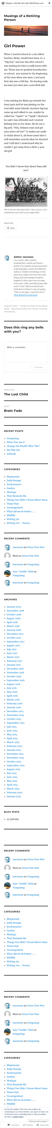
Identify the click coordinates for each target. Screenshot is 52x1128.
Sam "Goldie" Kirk (23, 571)
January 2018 (14, 630)
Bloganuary (13, 476)
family (35, 309)
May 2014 (12, 780)
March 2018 (13, 626)
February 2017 (14, 661)
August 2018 (13, 618)
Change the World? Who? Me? (23, 446)
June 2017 (12, 653)
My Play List (13, 450)
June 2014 (12, 777)
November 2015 (15, 715)
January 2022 (14, 606)
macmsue (18, 547)
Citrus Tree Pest (36, 547)
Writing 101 (13, 519)
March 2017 (13, 657)
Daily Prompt (14, 480)
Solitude (11, 453)
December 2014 (15, 753)
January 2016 (14, 707)
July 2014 (12, 773)
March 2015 (13, 742)
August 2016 (13, 684)
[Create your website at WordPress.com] (26, 3)
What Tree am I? (16, 442)
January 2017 (14, 664)
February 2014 (14, 792)
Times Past (13, 503)
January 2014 (14, 796)
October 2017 (14, 637)
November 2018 (15, 610)
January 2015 (14, 750)
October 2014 (14, 761)
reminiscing (9, 312)
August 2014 (13, 769)
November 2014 (15, 757)
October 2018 (14, 614)
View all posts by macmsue (25, 295)
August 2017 (13, 645)
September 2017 (15, 641)
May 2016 (12, 692)
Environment (14, 484)
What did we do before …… (21, 511)
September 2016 (16, 680)
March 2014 (13, 788)
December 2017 (15, 633)
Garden (11, 488)
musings (43, 309)
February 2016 (14, 703)
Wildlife (11, 515)
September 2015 (16, 722)
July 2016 (12, 688)
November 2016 (15, 672)
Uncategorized (15, 507)
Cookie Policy (17, 1117)
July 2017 (12, 649)
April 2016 (12, 695)
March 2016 (13, 699)
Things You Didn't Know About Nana (27, 499)
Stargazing (13, 438)
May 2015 (12, 734)
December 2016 (15, 668)
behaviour (27, 309)
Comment (38, 367)
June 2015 (12, 730)
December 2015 (15, 711)
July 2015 (12, 726)
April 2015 (12, 738)
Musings (11, 492)
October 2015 (14, 719)
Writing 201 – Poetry (18, 523)
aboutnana (17, 309)
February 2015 (14, 746)
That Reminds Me (16, 496)
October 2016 (14, 676)
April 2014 (12, 784)
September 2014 (16, 765)
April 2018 (12, 622)
